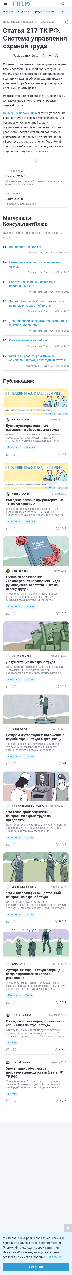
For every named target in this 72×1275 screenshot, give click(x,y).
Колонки (30, 447)
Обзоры (30, 606)
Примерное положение (18, 113)
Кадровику (14, 447)
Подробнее (53, 1257)
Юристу (12, 1042)
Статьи (29, 679)
